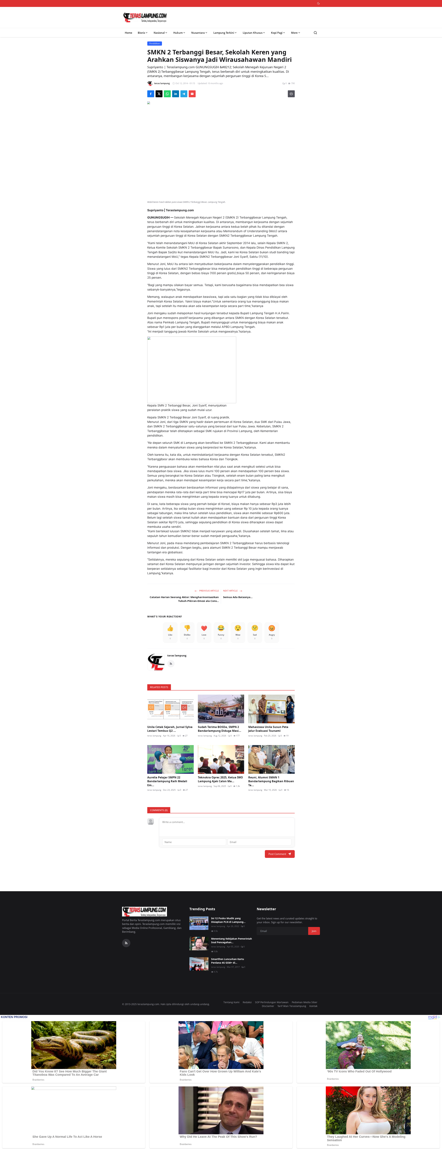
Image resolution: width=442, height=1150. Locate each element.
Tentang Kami (231, 1002)
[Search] (315, 33)
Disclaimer (268, 1006)
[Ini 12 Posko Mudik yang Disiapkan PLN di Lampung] (198, 923)
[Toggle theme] (318, 3)
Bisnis (141, 32)
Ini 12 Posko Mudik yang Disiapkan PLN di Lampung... (228, 920)
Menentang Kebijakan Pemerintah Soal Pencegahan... (231, 940)
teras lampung (176, 655)
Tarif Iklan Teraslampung (291, 1006)
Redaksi (247, 1002)
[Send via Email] (192, 93)
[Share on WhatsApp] (167, 93)
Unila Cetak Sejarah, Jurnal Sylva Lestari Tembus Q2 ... (170, 729)
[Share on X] (159, 93)
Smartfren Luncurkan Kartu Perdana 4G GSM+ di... (227, 960)
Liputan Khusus (252, 32)
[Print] (291, 93)
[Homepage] (145, 17)
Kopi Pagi (276, 32)
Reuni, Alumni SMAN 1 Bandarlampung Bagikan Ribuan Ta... (271, 781)
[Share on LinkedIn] (175, 93)
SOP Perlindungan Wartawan (272, 1002)
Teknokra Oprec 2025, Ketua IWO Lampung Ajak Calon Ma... (220, 779)
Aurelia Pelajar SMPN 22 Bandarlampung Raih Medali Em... (167, 781)
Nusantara (198, 32)
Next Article (230, 590)
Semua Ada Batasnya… (238, 597)
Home (128, 32)
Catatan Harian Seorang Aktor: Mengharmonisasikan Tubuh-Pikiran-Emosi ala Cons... (184, 599)
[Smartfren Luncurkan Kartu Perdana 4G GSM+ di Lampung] (198, 964)
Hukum (178, 32)
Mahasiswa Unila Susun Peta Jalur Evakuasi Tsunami (268, 729)
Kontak (313, 1006)
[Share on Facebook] (150, 93)
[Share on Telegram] (183, 93)
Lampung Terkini (223, 32)
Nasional (159, 32)
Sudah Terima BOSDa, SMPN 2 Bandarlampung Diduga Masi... (219, 729)
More (294, 32)
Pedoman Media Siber (304, 1002)
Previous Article (209, 590)
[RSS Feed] (171, 663)
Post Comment (277, 854)
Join (314, 931)
